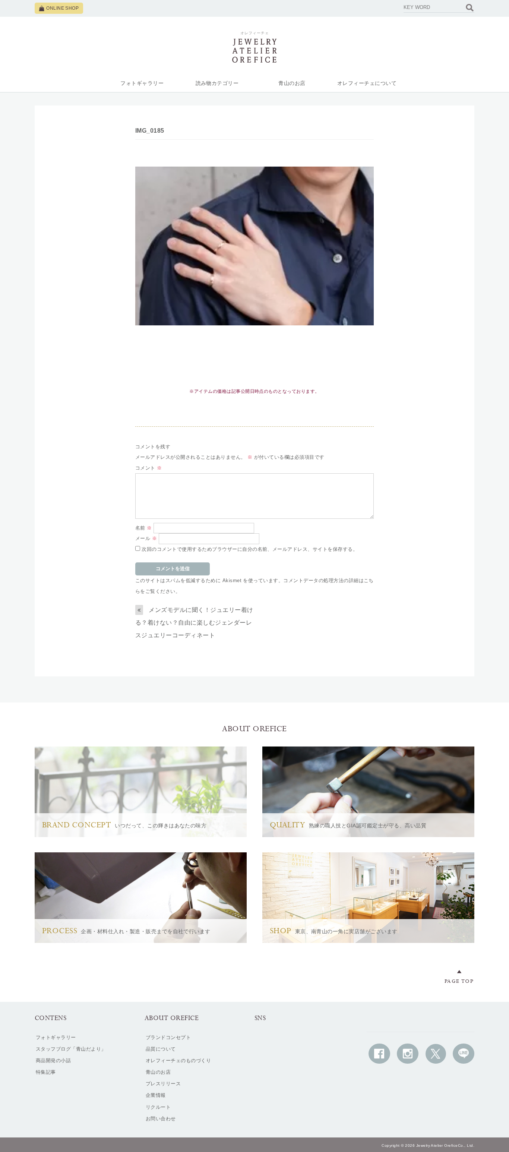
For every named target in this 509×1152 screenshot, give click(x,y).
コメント (148, 468)
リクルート (158, 1107)
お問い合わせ (161, 1118)
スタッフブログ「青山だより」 (71, 1049)
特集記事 (46, 1072)
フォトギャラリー (142, 83)
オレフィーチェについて (366, 83)
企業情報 (156, 1095)
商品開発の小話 (53, 1060)
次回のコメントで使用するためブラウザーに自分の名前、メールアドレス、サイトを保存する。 (250, 549)
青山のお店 (291, 83)
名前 (143, 528)
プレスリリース (163, 1083)
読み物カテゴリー (217, 83)
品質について (161, 1049)
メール (146, 538)
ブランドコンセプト (168, 1037)
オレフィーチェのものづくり (178, 1060)
